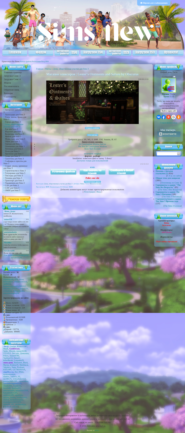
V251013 (7, 353)
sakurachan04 (8, 390)
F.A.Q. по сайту (174, 176)
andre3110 (24, 289)
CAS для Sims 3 (12, 185)
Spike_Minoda (9, 351)
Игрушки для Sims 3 (14, 132)
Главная (39, 69)
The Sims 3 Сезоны (172, 206)
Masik (5, 349)
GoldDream (14, 349)
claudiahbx (7, 386)
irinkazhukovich (19, 379)
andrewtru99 (8, 395)
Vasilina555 (8, 358)
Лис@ (6, 346)
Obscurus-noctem (95, 184)
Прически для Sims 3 (14, 154)
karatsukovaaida (16, 400)
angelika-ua (8, 372)
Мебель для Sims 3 (13, 136)
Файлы (48, 69)
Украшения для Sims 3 (15, 183)
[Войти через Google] (173, 117)
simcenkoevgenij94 (11, 293)
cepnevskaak (8, 279)
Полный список (11, 407)
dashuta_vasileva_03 (11, 376)
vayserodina (23, 381)
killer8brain (8, 360)
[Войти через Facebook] (163, 117)
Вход (43, 62)
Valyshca (6, 367)
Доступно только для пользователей (92, 161)
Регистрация (36, 62)
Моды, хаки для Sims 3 (15, 139)
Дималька (24, 353)
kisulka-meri (22, 397)
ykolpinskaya (20, 404)
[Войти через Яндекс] (168, 117)
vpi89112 (7, 284)
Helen (82, 184)
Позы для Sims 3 (12, 151)
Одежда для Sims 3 (13, 144)
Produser (20, 367)
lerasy (21, 279)
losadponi (17, 386)
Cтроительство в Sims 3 (15, 171)
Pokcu (5, 356)
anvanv (6, 397)
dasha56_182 (8, 404)
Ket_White (19, 372)
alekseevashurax (20, 282)
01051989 (7, 370)
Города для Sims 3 (13, 122)
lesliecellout (8, 282)
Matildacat (24, 365)
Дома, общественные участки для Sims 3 (13, 125)
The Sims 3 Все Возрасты (170, 190)
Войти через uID (169, 111)
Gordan (13, 346)
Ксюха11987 (22, 346)
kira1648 (7, 388)
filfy (16, 279)
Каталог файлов (26, 62)
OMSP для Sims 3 (12, 190)
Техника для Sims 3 (13, 178)
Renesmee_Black (21, 363)
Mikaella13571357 (10, 289)
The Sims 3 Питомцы (172, 197)
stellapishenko (18, 291)
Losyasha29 (19, 360)
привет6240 (21, 351)
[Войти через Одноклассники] (178, 117)
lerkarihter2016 (21, 390)
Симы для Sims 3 (12, 156)
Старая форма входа (168, 123)
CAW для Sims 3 (12, 188)
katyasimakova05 (10, 393)
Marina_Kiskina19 (10, 365)
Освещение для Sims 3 (15, 146)
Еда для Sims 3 (11, 129)
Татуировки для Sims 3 (15, 173)
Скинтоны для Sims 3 (14, 159)
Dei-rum (15, 353)
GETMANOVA (19, 370)
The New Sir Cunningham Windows (92, 146)
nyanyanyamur (9, 374)
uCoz (97, 430)
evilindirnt (7, 291)
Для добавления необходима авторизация (16, 256)
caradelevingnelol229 (12, 383)
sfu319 (6, 400)
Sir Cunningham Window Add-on (92, 144)
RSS (47, 62)
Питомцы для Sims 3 (14, 149)
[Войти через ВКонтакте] (159, 117)
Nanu (14, 367)
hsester (12, 397)
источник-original (92, 153)
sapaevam (19, 395)
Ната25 (17, 358)
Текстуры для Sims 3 (14, 176)
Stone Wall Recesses (92, 149)
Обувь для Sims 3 (12, 141)
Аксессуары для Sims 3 (15, 115)
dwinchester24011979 (12, 402)
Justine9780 (14, 356)
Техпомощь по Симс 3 (171, 183)
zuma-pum (8, 363)
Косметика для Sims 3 (14, 134)
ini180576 (7, 379)
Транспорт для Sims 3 (14, 180)
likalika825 (16, 388)
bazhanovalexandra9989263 (14, 286)
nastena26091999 (10, 381)
